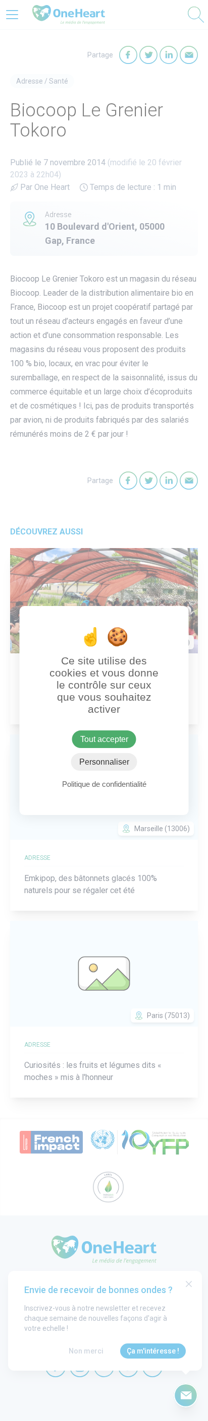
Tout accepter (104, 739)
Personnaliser (104, 762)
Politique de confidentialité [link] (104, 784)
